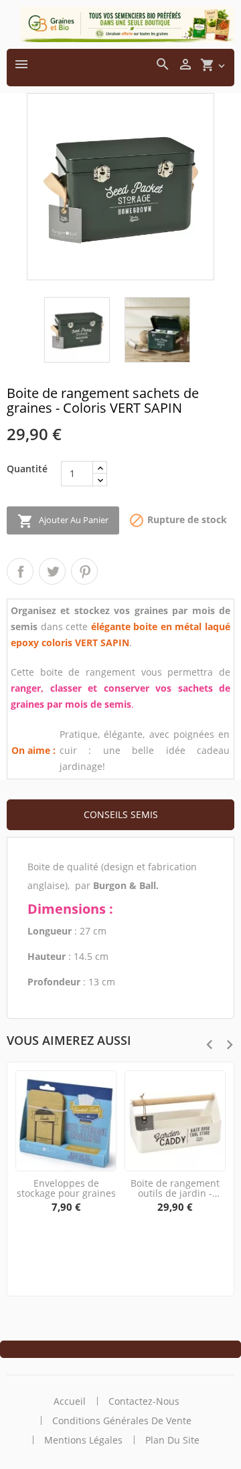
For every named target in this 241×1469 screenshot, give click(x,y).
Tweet (52, 571)
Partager (20, 571)
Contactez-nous (143, 1401)
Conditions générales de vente (121, 1420)
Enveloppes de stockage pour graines (66, 1188)
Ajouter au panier (62, 521)
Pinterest (84, 571)
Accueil (70, 1401)
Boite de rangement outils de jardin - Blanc (175, 1188)
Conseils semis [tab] (121, 814)
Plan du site (172, 1440)
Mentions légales (83, 1440)
